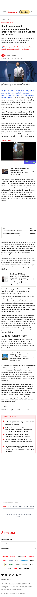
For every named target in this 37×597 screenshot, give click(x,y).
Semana (3, 19)
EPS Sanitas (5, 410)
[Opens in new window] (6, 575)
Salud (9, 19)
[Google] (2, 575)
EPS (28, 410)
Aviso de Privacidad (8, 579)
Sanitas (14, 410)
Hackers (21, 410)
